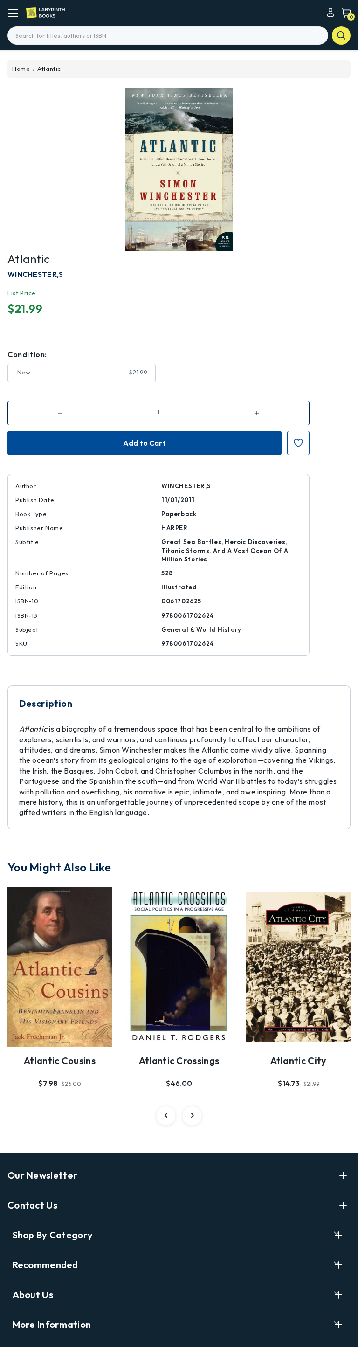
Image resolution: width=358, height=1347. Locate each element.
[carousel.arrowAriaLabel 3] (166, 1115)
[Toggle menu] (13, 13)
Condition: (27, 354)
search (341, 35)
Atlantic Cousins (60, 1060)
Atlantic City (298, 1060)
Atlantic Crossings (179, 1060)
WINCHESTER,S (35, 274)
